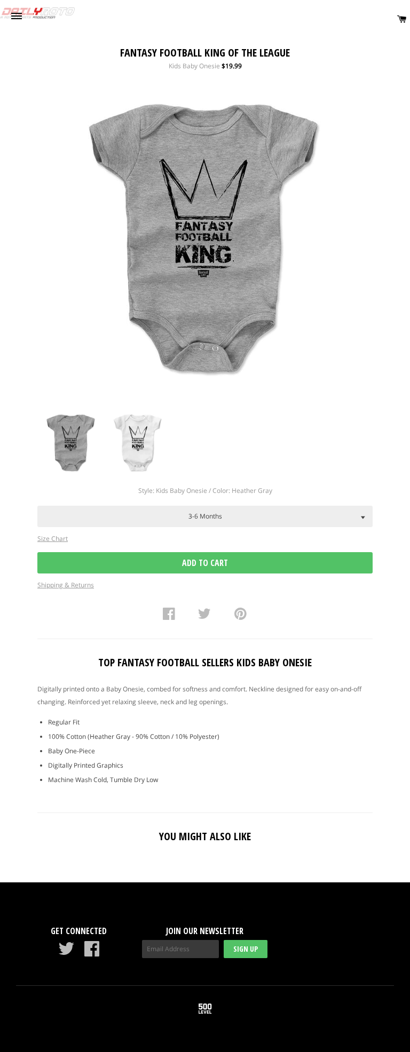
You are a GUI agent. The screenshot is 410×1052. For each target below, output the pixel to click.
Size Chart (52, 538)
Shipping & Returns (65, 584)
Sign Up (245, 949)
